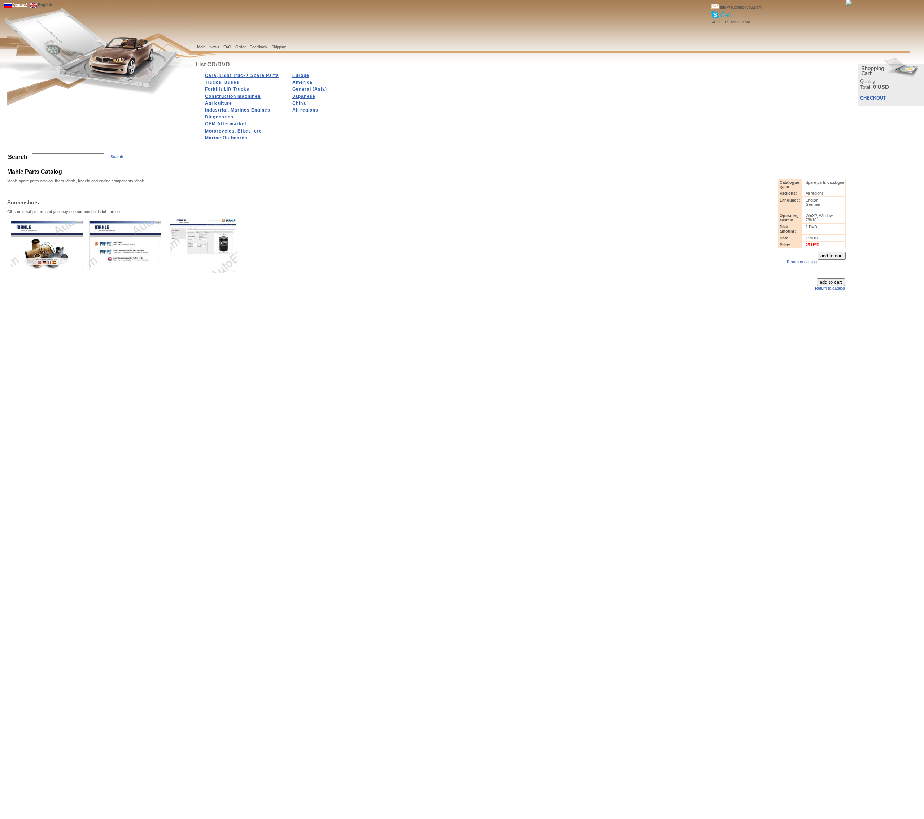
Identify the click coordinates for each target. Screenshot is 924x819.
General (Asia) (309, 89)
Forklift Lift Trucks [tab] (227, 89)
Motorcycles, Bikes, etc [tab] (233, 131)
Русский (19, 5)
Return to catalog (802, 262)
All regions (305, 110)
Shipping (278, 47)
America (302, 82)
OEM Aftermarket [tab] (226, 123)
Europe (300, 75)
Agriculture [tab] (218, 103)
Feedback (258, 47)
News (214, 47)
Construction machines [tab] (233, 96)
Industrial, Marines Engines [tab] (237, 110)
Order (240, 47)
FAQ (227, 47)
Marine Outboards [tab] (226, 137)
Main (201, 47)
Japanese (303, 96)
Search (116, 157)
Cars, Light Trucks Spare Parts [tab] (242, 75)
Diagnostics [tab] (219, 117)
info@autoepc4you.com (741, 7)
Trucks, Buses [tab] (222, 82)
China (299, 103)
